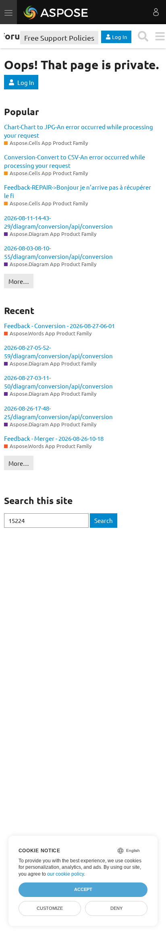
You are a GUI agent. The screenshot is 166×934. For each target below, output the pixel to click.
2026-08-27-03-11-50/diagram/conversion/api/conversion (58, 382)
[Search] (143, 36)
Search (103, 520)
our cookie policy (65, 874)
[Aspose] (56, 12)
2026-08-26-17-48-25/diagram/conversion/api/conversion (58, 412)
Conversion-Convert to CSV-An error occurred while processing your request (74, 161)
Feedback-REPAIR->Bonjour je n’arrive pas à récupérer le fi (77, 191)
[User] (156, 12)
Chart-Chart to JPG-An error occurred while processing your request (78, 131)
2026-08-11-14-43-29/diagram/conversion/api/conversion (58, 222)
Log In (25, 82)
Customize (50, 908)
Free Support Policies (59, 37)
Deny (116, 908)
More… (18, 281)
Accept (83, 889)
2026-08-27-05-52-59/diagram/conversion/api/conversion (58, 351)
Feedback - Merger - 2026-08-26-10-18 (54, 438)
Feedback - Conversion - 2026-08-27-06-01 (59, 325)
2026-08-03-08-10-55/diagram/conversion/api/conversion (58, 252)
